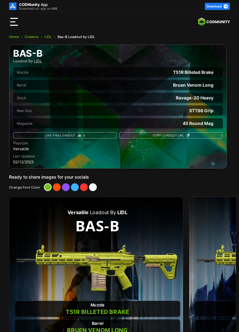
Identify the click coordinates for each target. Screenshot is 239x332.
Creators (32, 37)
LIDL (48, 37)
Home (14, 37)
